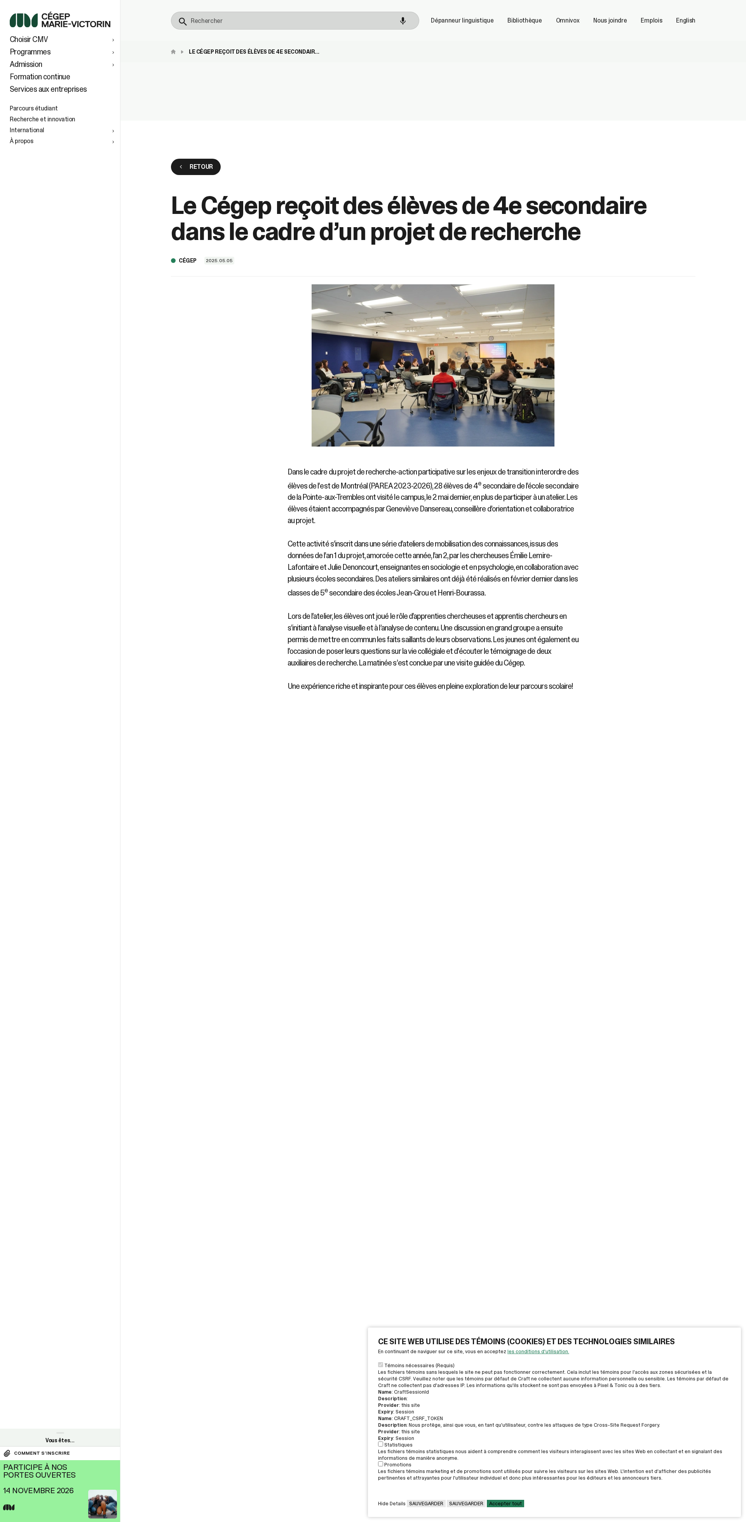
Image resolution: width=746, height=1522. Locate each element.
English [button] (685, 20)
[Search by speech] (403, 21)
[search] (295, 21)
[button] (63, 39)
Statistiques (398, 1444)
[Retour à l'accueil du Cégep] (175, 51)
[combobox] (295, 20)
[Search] (183, 21)
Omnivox (568, 20)
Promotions (397, 1464)
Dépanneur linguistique (462, 20)
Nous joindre (610, 20)
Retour (201, 167)
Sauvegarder (426, 1503)
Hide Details (392, 1503)
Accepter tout (505, 1503)
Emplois (651, 20)
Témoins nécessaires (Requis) (419, 1365)
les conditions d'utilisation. (538, 1351)
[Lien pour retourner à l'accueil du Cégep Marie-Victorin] (60, 25)
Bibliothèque (524, 20)
